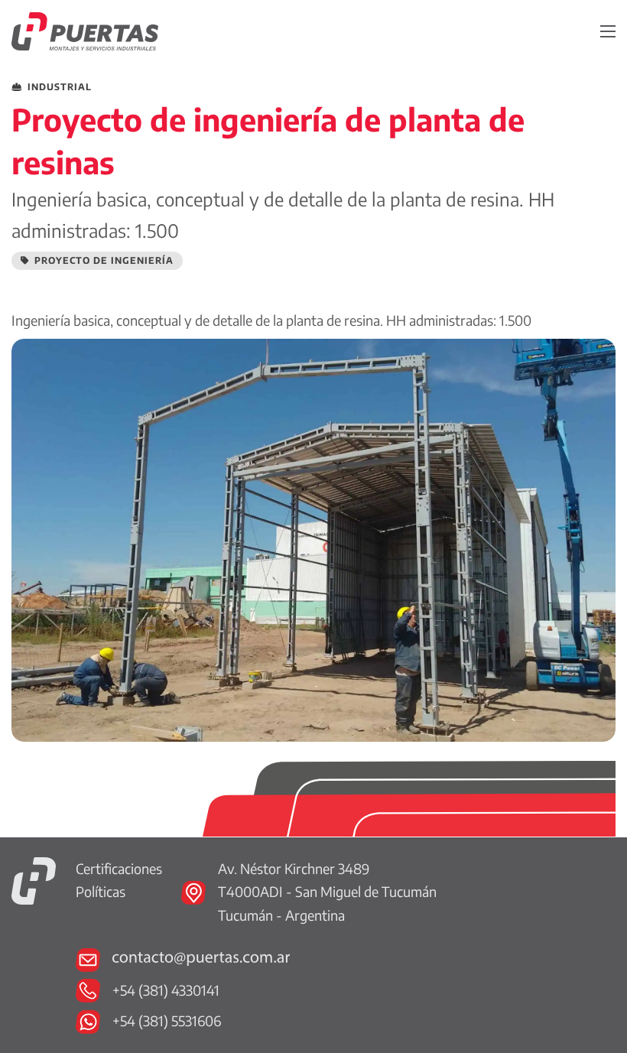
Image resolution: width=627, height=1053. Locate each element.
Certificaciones (119, 868)
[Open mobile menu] (608, 31)
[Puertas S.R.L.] (33, 879)
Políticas (100, 891)
